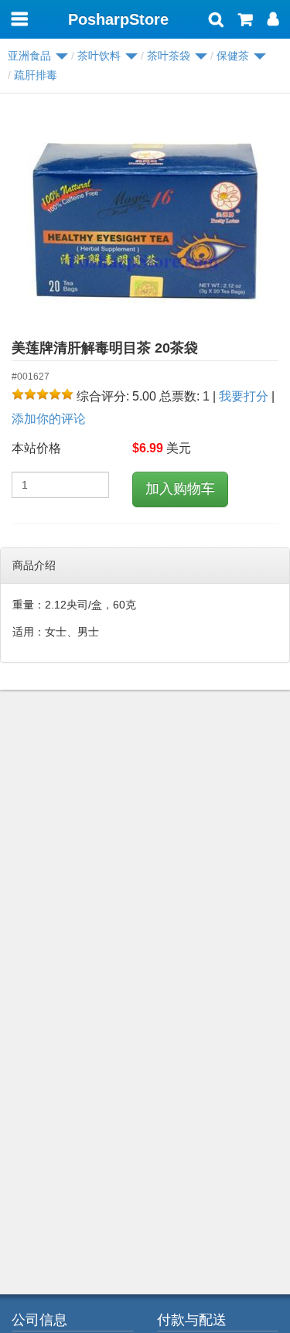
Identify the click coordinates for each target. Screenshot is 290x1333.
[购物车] (245, 21)
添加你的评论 (49, 418)
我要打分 (243, 396)
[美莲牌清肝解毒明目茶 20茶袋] (145, 221)
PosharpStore (118, 19)
